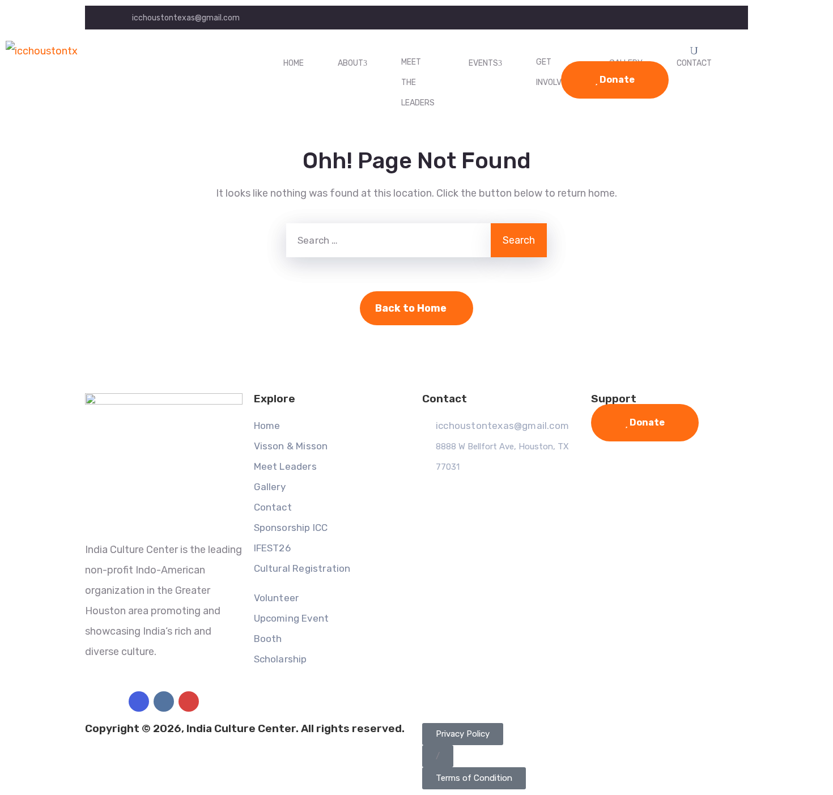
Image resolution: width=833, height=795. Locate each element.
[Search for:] (388, 240)
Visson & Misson (291, 446)
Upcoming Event (291, 618)
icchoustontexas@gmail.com (186, 18)
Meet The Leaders (418, 82)
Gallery (270, 486)
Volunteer (276, 597)
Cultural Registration (302, 568)
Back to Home (411, 308)
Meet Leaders (285, 466)
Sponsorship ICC (291, 527)
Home (293, 63)
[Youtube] (188, 701)
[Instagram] (164, 701)
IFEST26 (272, 548)
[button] (437, 756)
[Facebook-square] (139, 701)
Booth (268, 638)
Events (483, 63)
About (350, 63)
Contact (273, 507)
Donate (616, 79)
